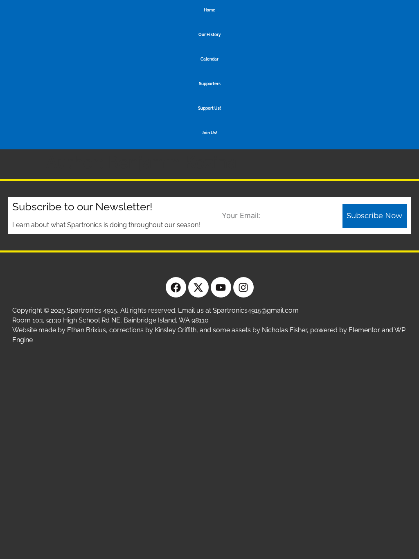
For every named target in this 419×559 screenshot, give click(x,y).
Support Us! (209, 108)
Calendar (209, 59)
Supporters (210, 83)
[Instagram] (243, 287)
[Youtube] (221, 287)
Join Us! (209, 133)
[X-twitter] (198, 287)
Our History (209, 34)
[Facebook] (176, 287)
